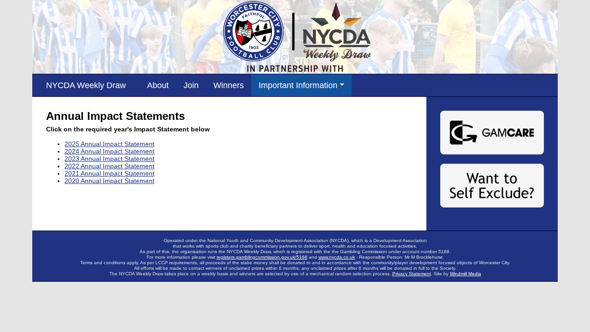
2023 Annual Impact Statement (109, 158)
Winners (228, 85)
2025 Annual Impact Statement (109, 144)
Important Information (298, 85)
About (158, 85)
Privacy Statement (411, 273)
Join (191, 85)
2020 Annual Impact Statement (109, 180)
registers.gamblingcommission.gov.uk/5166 (262, 257)
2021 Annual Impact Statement (109, 173)
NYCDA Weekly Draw (86, 85)
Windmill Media (465, 273)
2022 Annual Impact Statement (109, 166)
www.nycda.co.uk (337, 257)
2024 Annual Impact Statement (109, 151)
